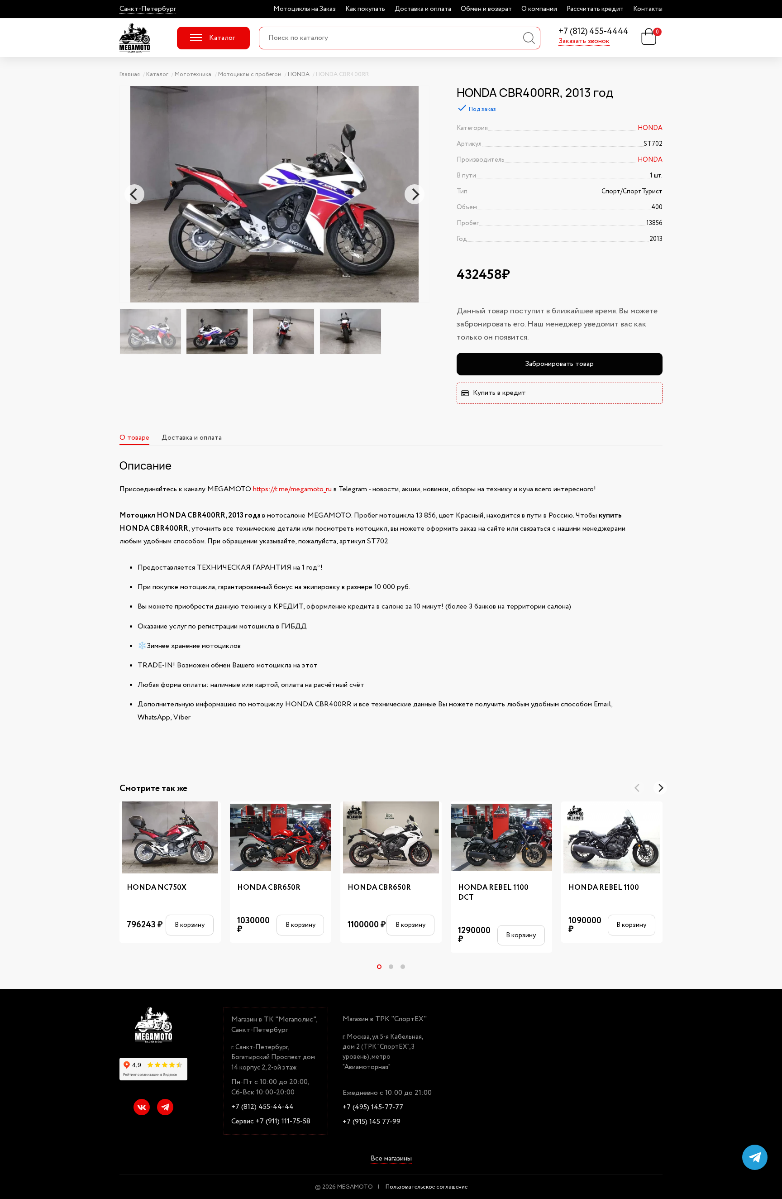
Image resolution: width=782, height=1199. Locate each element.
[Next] (414, 194)
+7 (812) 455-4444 (593, 32)
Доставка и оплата (423, 9)
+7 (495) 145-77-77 (373, 1108)
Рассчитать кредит (595, 9)
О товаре (134, 437)
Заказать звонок (584, 41)
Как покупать (365, 9)
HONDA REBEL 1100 (603, 888)
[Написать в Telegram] (755, 1157)
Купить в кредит (499, 393)
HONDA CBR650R (268, 888)
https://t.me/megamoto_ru (292, 489)
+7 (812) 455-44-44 (262, 1107)
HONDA (650, 128)
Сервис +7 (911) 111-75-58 (270, 1122)
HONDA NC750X (156, 888)
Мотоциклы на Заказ (304, 9)
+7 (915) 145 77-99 (372, 1122)
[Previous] (134, 194)
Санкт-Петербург (147, 9)
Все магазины (391, 1159)
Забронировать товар (559, 364)
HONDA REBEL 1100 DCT (493, 893)
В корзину (190, 925)
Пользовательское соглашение (426, 1187)
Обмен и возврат (486, 9)
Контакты (648, 9)
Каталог (222, 38)
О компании (539, 9)
